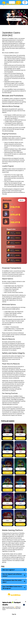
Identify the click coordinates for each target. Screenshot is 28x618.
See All (22, 200)
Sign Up (25, 2)
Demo (7, 438)
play (7, 434)
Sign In (18, 2)
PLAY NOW (14, 19)
